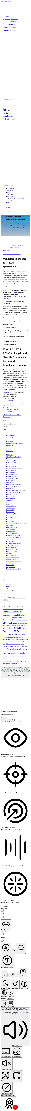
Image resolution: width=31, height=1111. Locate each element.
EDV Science (9, 445)
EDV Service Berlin (20, 623)
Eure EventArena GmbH (12, 519)
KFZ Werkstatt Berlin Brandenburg (15, 490)
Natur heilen (9, 525)
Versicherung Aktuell (12, 545)
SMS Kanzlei (9, 190)
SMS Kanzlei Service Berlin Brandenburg (12, 254)
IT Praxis (11, 639)
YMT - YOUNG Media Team (14, 537)
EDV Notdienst (9, 623)
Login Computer (10, 498)
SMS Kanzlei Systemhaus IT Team (12, 415)
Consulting (23, 620)
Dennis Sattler (10, 565)
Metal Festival (10, 482)
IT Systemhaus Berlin (12, 547)
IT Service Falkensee (20, 639)
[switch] (1, 758)
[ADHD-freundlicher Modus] (1, 831)
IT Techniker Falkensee (13, 644)
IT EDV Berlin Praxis (12, 474)
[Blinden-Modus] (1, 868)
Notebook (11, 646)
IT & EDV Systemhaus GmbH (13, 625)
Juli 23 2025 (6, 250)
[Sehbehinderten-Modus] (1, 758)
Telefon (10, 656)
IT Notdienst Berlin (9, 637)
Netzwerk (22, 644)
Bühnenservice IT (11, 466)
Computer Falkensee (9, 609)
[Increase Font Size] (2, 910)
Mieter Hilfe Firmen (11, 531)
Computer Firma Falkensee (14, 615)
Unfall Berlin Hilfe (11, 476)
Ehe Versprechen (10, 472)
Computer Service (16, 617)
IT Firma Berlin (12, 628)
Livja (7, 502)
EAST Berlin (9, 441)
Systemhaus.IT (7, 392)
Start (16, 223)
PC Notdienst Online (11, 462)
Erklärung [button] (3, 718)
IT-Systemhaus (10, 188)
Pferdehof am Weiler (11, 494)
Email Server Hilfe (11, 488)
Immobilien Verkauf (11, 551)
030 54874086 (19, 296)
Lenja (7, 504)
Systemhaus (16, 247)
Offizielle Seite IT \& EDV (13, 457)
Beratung (13, 606)
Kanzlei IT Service (11, 555)
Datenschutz (9, 196)
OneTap (11, 714)
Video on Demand (11, 563)
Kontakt (12, 194)
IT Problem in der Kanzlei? (13, 543)
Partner (8, 202)
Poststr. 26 (5, 407)
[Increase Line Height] (2, 934)
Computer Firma (19, 609)
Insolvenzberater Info (12, 549)
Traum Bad (9, 500)
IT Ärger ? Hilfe (10, 480)
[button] (1, 679)
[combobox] (15, 672)
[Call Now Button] (15, 1107)
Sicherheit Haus (10, 508)
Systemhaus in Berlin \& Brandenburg (16, 523)
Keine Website (10, 496)
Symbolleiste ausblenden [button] (7, 720)
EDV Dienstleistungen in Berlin (14, 443)
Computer (14, 245)
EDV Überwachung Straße (13, 561)
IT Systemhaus (10, 459)
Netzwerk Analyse (11, 506)
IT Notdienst (9, 451)
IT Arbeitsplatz (10, 521)
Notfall (8, 207)
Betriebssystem (10, 435)
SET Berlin (9, 553)
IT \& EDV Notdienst (12, 447)
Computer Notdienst (7, 617)
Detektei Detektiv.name (12, 533)
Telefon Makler (10, 510)
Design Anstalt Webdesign (13, 535)
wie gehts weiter (10, 567)
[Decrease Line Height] (2, 941)
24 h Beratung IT (11, 461)
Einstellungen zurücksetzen (8, 1095)
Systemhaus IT (6, 656)
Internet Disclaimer (11, 527)
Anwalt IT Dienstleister (12, 557)
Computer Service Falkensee (12, 620)
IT (6, 625)
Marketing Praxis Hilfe (12, 478)
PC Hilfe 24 (9, 455)
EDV (27, 620)
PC (10, 371)
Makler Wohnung (11, 517)
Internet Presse (21, 245)
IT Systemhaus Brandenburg (16, 641)
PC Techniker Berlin (18, 646)
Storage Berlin (10, 464)
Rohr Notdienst (10, 541)
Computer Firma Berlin (12, 611)
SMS (11, 247)
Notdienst (15, 292)
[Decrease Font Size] (2, 917)
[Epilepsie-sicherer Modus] (1, 904)
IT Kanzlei (15, 634)
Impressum (9, 192)
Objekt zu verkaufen (11, 516)
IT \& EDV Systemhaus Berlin (14, 492)
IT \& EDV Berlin (11, 449)
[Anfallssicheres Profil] (1, 795)
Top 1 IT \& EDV (11, 529)
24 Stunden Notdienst (7, 606)
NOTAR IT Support (11, 559)
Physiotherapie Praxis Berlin (13, 569)
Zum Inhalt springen (6, 1)
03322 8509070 (7, 298)
